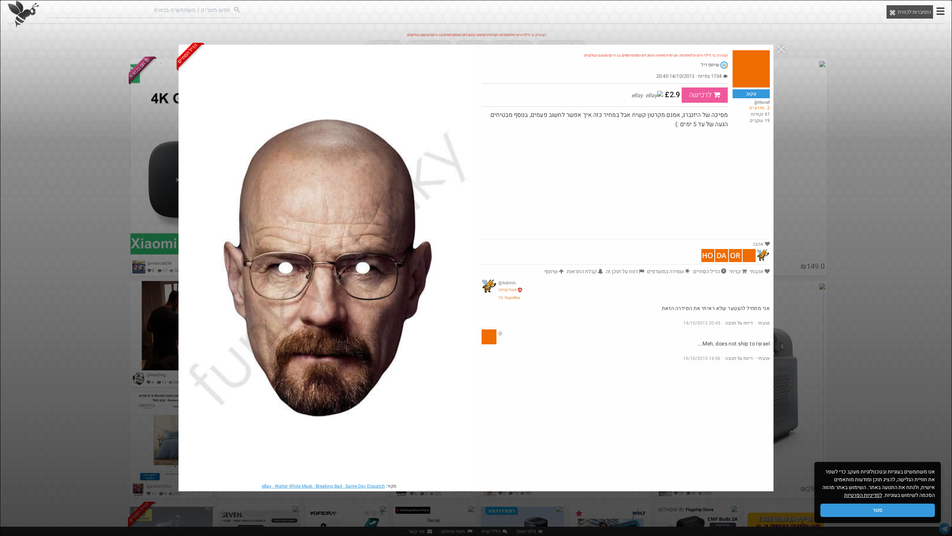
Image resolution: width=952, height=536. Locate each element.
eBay (323, 486)
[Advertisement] (626, 183)
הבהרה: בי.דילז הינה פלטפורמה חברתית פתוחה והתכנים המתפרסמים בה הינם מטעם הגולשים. (655, 55)
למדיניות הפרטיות (863, 495)
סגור (877, 510)
